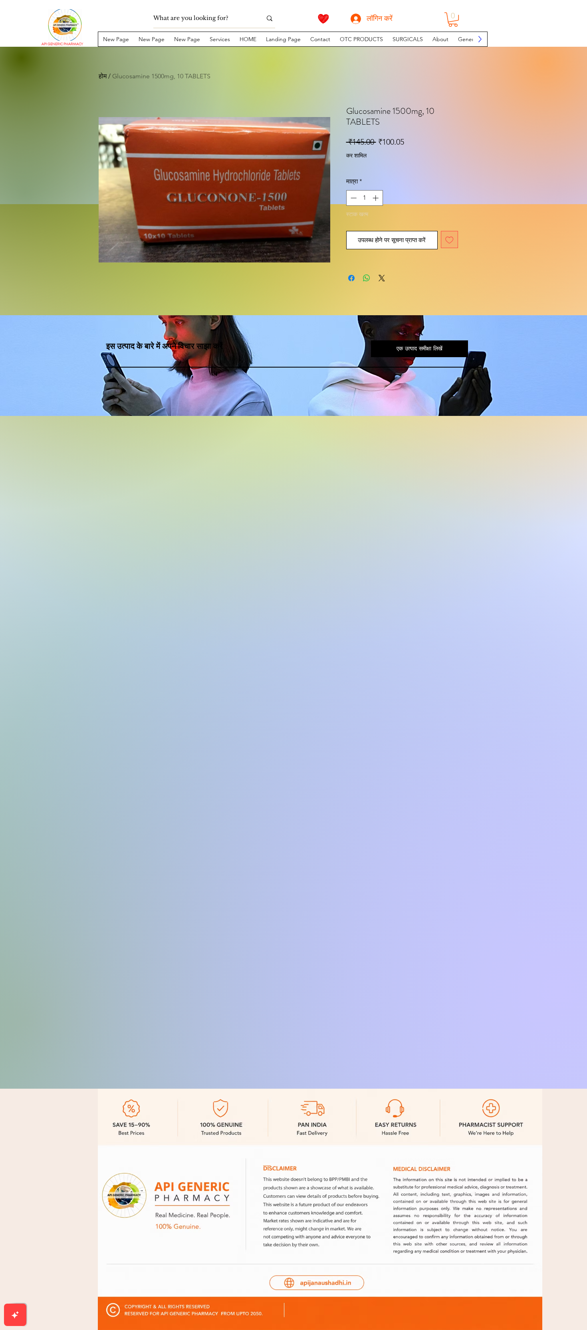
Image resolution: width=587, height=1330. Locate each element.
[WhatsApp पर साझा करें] (366, 278)
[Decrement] (352, 198)
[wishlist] (323, 19)
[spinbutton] (364, 198)
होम (103, 76)
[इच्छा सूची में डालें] (449, 239)
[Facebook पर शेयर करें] (351, 278)
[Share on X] (382, 278)
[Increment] (376, 198)
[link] (453, 19)
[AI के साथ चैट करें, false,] (15, 1315)
